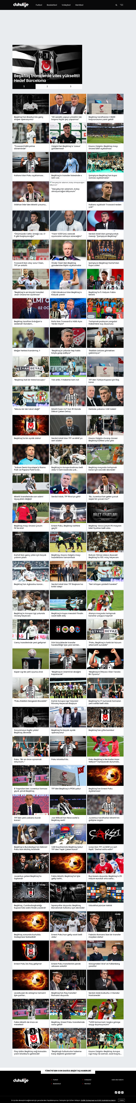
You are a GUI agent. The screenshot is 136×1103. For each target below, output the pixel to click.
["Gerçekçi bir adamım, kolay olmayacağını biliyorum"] (68, 183)
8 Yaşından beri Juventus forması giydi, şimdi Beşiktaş (30, 789)
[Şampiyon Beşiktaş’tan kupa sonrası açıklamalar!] (105, 162)
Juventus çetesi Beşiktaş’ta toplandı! (27, 877)
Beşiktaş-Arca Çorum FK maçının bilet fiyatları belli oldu (105, 527)
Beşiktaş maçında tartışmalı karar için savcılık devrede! (103, 468)
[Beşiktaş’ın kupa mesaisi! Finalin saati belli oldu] (68, 600)
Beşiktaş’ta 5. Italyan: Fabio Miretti (102, 293)
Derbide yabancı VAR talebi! (102, 409)
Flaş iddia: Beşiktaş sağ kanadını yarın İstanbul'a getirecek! (30, 1052)
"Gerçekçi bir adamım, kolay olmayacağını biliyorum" (65, 190)
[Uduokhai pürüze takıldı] (105, 892)
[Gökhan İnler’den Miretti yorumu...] (30, 191)
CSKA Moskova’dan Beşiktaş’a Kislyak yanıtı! (66, 293)
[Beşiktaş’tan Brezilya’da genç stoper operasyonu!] (30, 104)
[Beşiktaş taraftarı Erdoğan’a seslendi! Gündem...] (30, 308)
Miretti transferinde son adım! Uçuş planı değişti (28, 497)
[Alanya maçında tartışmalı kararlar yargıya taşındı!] (105, 600)
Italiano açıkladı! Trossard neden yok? (105, 205)
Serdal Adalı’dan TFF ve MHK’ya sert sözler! (66, 439)
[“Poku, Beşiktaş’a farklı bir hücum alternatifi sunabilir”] (105, 629)
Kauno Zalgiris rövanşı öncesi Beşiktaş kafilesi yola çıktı (103, 439)
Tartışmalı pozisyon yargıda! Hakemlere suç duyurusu (103, 322)
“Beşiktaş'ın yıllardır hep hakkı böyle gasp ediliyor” (65, 351)
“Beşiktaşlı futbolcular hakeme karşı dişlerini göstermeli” (66, 1052)
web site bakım (118, 1080)
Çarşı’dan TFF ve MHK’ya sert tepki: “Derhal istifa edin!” (103, 848)
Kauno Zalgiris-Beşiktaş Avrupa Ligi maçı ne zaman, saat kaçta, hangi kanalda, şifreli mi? (105, 1052)
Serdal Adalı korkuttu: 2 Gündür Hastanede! (104, 994)
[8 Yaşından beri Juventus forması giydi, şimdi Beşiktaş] (30, 775)
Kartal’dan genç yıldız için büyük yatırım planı (30, 556)
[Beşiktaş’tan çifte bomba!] (105, 717)
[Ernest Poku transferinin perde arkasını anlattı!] (68, 951)
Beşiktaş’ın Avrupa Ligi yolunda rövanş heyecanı (29, 614)
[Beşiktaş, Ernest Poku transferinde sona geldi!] (68, 1009)
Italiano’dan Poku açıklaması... (29, 175)
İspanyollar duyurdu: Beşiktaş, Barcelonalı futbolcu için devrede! (68, 906)
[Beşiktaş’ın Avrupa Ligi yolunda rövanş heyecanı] (30, 600)
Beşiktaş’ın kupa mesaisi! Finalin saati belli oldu (67, 614)
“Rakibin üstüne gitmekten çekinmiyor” (102, 351)
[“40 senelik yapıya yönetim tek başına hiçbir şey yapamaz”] (68, 104)
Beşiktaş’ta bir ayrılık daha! (27, 438)
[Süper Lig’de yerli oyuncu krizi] (30, 659)
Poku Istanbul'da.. (60, 759)
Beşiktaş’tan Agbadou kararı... (29, 584)
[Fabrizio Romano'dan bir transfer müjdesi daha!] (105, 921)
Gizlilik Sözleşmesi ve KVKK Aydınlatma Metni (98, 1100)
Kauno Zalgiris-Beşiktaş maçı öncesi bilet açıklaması (103, 147)
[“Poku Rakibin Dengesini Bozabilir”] (30, 688)
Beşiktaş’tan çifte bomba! (101, 730)
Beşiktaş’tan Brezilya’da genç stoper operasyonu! (28, 118)
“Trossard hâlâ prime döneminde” (24, 147)
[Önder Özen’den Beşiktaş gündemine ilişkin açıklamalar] (68, 250)
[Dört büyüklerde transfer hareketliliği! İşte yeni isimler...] (68, 629)
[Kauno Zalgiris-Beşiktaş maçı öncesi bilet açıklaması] (105, 133)
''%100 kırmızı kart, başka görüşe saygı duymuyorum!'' (104, 1023)
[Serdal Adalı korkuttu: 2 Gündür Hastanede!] (105, 980)
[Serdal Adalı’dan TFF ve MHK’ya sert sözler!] (68, 425)
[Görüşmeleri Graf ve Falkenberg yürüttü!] (105, 951)
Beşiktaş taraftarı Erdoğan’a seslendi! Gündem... (28, 322)
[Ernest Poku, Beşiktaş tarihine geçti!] (68, 513)
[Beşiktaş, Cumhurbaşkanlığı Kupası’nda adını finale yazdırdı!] (30, 892)
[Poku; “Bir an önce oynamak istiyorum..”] (30, 746)
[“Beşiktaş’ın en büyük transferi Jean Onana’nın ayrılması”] (30, 279)
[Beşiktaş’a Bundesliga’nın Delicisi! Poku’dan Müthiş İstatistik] (30, 834)
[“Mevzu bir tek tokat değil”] (30, 396)
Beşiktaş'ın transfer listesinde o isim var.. (66, 176)
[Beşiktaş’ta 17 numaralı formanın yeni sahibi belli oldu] (105, 688)
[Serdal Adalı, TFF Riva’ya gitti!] (68, 483)
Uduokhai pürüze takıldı (100, 905)
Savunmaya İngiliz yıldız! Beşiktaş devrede (26, 731)
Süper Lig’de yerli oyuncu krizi (28, 672)
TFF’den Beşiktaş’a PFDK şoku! (66, 788)
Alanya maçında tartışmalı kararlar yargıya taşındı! (102, 614)
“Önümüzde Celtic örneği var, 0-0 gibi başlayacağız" (30, 235)
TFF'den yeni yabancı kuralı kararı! (27, 819)
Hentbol (79, 5)
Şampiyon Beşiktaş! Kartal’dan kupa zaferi (104, 264)
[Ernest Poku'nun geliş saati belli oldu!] (68, 921)
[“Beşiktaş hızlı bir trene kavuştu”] (30, 367)
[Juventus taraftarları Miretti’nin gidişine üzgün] (105, 805)
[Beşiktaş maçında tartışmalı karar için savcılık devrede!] (105, 454)
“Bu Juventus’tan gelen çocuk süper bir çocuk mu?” (103, 497)
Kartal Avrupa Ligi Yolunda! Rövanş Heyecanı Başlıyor (64, 702)
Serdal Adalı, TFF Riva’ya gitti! (66, 496)
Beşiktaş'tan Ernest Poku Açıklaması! (101, 789)
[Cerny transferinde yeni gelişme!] (30, 629)
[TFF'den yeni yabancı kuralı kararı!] (30, 805)
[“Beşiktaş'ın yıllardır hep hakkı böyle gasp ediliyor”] (68, 337)
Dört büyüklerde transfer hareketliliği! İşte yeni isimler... (65, 643)
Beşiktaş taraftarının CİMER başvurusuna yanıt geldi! (102, 118)
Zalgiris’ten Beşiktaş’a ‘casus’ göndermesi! (66, 147)
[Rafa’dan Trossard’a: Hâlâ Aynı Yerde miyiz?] (68, 308)
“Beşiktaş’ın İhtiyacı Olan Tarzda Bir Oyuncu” (104, 673)
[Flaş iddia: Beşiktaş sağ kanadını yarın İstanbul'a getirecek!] (30, 1038)
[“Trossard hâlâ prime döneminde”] (30, 133)
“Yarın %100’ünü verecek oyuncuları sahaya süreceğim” (66, 235)
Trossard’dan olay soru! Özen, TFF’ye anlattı (29, 264)
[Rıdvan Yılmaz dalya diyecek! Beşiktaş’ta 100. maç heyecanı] (105, 542)
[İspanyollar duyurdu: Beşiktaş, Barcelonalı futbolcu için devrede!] (68, 892)
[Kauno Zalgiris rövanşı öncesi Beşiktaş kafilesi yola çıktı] (105, 425)
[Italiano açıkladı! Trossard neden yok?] (105, 191)
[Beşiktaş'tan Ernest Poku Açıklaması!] (105, 775)
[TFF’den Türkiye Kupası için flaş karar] (105, 367)
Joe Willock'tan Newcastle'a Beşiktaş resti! (65, 819)
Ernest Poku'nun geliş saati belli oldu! (66, 935)
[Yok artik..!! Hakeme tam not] (68, 367)
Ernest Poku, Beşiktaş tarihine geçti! (65, 527)
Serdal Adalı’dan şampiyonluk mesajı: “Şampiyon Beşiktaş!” (103, 235)
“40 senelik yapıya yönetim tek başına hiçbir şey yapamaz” (66, 118)
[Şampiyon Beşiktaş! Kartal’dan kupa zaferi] (105, 250)
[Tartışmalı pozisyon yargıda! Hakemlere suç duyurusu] (105, 308)
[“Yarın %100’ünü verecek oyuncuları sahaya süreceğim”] (68, 221)
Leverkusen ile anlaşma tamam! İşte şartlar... (30, 994)
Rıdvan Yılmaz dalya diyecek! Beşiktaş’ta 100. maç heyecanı (104, 556)
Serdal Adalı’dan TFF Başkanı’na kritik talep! (67, 585)
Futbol (39, 5)
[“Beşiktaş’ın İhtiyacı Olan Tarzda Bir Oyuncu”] (105, 659)
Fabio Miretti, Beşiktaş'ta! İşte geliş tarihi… (65, 877)
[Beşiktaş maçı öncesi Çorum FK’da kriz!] (30, 513)
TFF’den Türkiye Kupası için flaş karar (104, 381)
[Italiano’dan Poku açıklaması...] (30, 162)
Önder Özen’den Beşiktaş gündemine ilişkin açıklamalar (66, 264)
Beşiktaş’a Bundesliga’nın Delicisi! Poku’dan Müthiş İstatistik (30, 848)
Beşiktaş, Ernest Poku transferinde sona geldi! (68, 1023)
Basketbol (52, 5)
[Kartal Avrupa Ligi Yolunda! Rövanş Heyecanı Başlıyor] (68, 688)
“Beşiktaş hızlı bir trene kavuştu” (29, 380)
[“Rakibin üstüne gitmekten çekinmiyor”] (105, 337)
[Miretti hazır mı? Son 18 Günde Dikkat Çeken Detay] (68, 396)
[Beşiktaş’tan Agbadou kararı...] (30, 571)
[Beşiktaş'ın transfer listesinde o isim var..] (68, 162)
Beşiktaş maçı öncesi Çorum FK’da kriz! (28, 527)
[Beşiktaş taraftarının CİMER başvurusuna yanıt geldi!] (105, 104)
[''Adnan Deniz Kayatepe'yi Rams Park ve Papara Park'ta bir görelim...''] (30, 454)
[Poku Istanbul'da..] (68, 746)
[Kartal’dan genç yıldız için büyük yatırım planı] (30, 542)
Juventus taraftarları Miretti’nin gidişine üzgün (104, 819)
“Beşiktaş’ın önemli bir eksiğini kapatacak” (66, 673)
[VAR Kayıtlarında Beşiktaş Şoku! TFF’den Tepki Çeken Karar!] (68, 834)
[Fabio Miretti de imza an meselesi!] (30, 1009)
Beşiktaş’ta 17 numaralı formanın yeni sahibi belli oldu (105, 702)
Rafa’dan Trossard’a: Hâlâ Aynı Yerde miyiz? (66, 322)
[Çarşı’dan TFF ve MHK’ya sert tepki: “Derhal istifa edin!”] (105, 834)
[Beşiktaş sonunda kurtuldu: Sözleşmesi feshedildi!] (30, 921)
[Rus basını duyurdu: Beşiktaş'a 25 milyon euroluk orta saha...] (105, 863)
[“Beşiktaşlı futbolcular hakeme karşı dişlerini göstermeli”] (68, 1038)
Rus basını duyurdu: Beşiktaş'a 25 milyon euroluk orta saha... (105, 877)
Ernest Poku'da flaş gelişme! (28, 964)
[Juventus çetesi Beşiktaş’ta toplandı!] (30, 863)
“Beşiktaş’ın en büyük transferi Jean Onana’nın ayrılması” (29, 293)
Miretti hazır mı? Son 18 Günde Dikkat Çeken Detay (66, 410)
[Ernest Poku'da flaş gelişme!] (30, 951)
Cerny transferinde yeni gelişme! (30, 642)
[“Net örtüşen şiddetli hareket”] (105, 571)
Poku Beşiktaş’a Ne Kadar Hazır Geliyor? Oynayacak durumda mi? (104, 760)
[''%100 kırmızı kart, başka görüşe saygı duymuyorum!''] (105, 1009)
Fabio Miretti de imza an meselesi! (26, 1023)
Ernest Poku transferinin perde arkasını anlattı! (66, 965)
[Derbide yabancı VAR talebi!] (105, 396)
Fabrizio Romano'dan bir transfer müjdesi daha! (105, 935)
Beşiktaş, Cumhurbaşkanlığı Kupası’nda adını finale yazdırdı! (30, 906)
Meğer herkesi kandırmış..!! (27, 350)
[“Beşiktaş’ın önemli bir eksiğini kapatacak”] (68, 659)
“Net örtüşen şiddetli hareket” (103, 584)
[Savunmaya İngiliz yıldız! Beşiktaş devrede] (30, 717)
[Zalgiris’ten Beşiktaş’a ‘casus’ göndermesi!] (68, 133)
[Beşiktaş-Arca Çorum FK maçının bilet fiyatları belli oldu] (105, 513)
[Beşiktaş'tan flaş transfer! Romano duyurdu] (68, 980)
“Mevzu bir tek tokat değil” (27, 409)
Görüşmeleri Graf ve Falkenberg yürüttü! (104, 965)
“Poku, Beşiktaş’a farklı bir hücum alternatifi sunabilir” (105, 643)
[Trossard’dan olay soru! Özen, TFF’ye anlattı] (30, 250)
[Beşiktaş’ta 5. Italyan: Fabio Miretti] (105, 279)
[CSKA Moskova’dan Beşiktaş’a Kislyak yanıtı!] (68, 279)
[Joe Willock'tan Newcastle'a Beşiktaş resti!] (68, 805)
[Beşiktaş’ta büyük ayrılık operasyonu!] (68, 717)
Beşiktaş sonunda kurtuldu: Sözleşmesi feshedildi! (27, 935)
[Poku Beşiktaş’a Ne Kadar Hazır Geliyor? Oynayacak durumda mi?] (105, 746)
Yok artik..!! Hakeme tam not (65, 380)
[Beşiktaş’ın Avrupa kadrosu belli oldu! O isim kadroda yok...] (68, 454)
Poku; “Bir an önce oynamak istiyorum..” (28, 760)
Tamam (121, 1100)
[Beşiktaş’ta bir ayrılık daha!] (30, 425)
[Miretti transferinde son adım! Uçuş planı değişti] (30, 483)
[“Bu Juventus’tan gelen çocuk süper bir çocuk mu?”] (105, 483)
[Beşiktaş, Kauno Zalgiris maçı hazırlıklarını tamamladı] (68, 542)
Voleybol (66, 5)
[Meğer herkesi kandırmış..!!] (30, 337)
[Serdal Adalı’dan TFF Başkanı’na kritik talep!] (68, 571)
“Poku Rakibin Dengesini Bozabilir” (30, 701)
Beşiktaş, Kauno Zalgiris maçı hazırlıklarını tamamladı (65, 556)
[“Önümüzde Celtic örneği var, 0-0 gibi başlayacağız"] (30, 221)
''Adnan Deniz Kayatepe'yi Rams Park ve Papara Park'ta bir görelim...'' (30, 468)
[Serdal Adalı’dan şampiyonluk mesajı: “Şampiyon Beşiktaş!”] (105, 221)
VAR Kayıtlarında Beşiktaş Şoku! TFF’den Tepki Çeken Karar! (67, 848)
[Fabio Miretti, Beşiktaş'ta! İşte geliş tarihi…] (68, 863)
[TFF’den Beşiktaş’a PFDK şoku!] (68, 775)
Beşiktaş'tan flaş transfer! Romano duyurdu (64, 994)
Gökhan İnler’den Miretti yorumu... (30, 204)
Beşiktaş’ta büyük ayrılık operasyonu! (63, 731)
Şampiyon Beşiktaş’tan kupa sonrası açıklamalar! (103, 176)
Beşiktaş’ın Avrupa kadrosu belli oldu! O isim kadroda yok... (67, 468)
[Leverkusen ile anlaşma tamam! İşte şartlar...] (30, 980)
